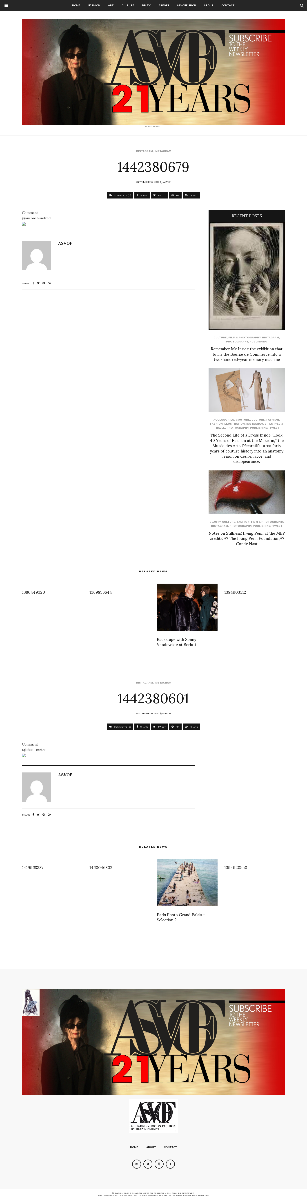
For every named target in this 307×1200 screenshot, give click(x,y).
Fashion (94, 5)
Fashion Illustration (227, 423)
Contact (228, 5)
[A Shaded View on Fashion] (153, 72)
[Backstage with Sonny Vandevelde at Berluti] (187, 607)
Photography (237, 341)
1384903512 (235, 592)
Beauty (214, 521)
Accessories (224, 419)
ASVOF (167, 181)
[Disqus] (108, 352)
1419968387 (32, 867)
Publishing (258, 341)
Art (111, 5)
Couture (243, 419)
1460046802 (100, 867)
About (209, 5)
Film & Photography (244, 337)
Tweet (274, 427)
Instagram (144, 151)
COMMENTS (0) (122, 195)
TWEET (161, 195)
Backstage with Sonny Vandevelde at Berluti (176, 641)
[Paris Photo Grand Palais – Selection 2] (187, 882)
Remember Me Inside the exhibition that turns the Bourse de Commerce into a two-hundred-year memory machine (247, 353)
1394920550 (235, 867)
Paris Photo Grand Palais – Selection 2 (181, 916)
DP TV (146, 5)
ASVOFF (163, 5)
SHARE (144, 195)
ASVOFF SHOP (186, 5)
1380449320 (33, 592)
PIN (177, 195)
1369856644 (100, 592)
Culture (128, 5)
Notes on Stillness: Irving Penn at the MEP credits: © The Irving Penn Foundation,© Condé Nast (247, 538)
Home (76, 5)
